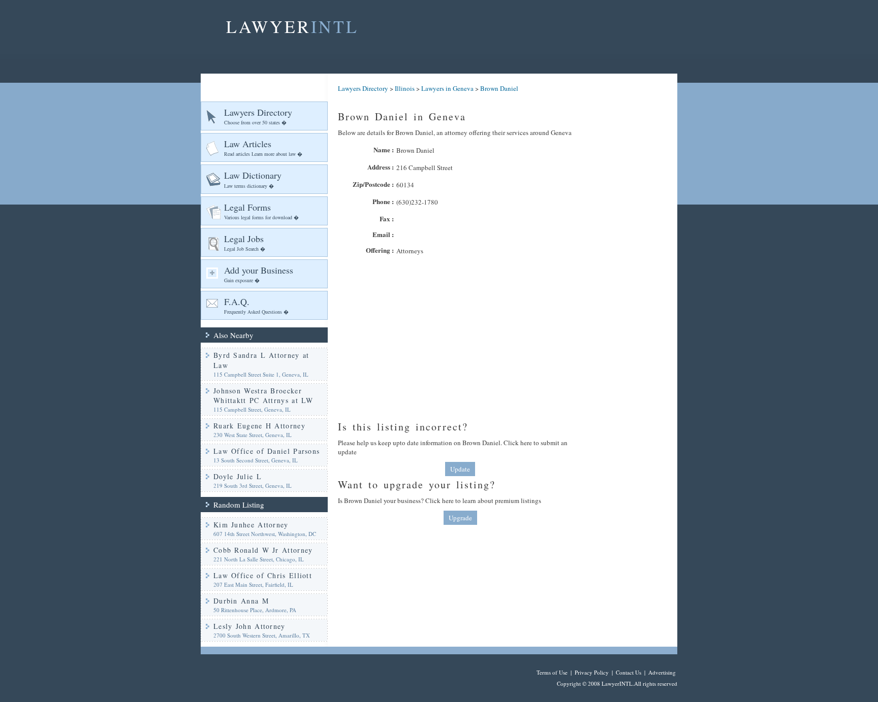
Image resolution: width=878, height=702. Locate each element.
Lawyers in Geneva (447, 88)
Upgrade (460, 517)
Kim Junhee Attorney (251, 524)
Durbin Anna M (241, 601)
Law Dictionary (252, 179)
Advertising (662, 672)
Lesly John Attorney (249, 626)
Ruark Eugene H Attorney (259, 425)
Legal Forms (261, 211)
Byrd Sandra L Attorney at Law (261, 360)
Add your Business (258, 274)
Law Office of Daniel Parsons (266, 451)
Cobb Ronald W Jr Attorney (263, 550)
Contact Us (628, 672)
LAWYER (292, 26)
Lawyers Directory (258, 116)
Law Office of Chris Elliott (262, 575)
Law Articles (263, 147)
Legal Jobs (244, 242)
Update (460, 469)
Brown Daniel (499, 88)
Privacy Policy (592, 672)
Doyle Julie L (237, 476)
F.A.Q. (256, 305)
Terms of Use (552, 672)
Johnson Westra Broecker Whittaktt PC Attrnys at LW (263, 396)
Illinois (405, 88)
